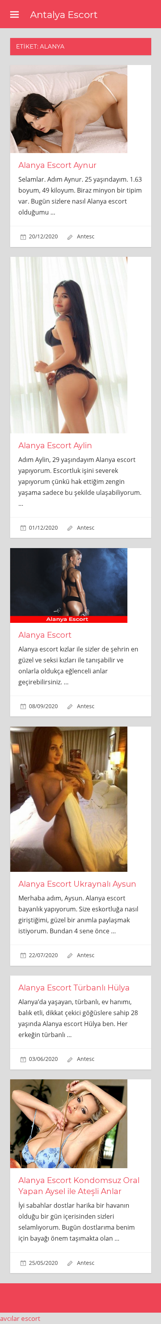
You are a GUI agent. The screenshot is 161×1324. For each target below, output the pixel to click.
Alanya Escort (45, 635)
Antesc (86, 236)
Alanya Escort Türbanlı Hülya (74, 987)
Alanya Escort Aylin (55, 445)
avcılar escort (20, 1318)
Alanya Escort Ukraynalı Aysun (77, 884)
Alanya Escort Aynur (57, 165)
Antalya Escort (64, 14)
